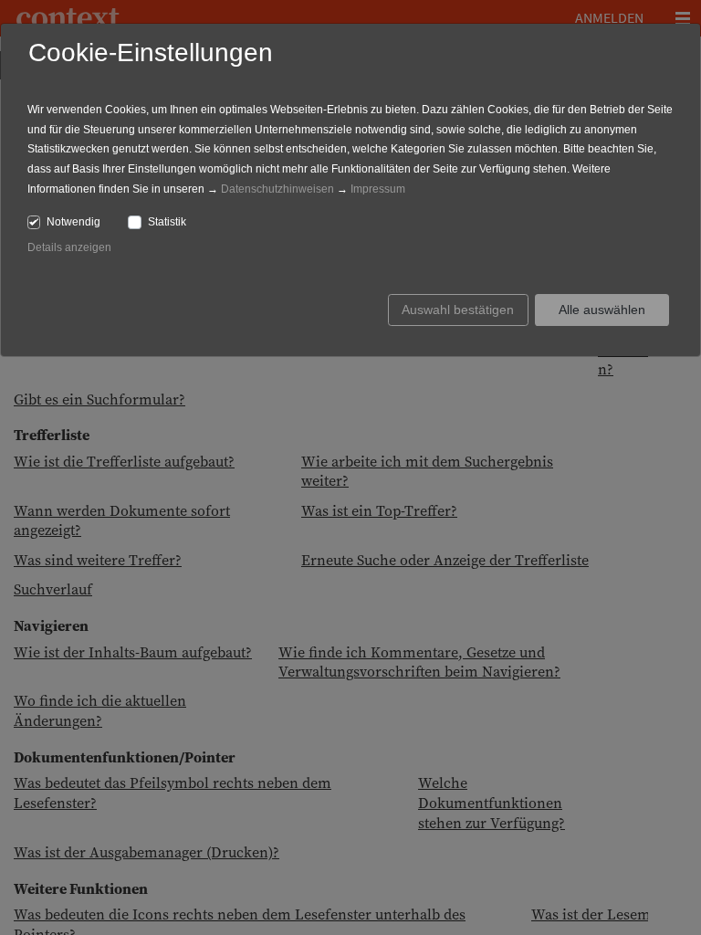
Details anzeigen (69, 247)
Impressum (377, 189)
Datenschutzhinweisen (277, 189)
